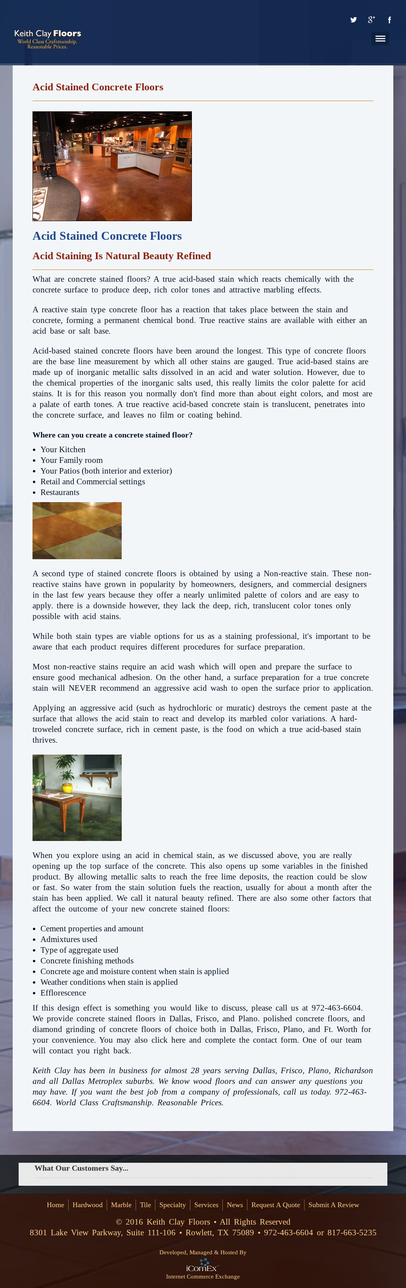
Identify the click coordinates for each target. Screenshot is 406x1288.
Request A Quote (275, 1205)
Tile (145, 1205)
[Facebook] (390, 20)
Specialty (172, 1205)
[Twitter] (353, 20)
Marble (121, 1205)
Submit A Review (333, 1205)
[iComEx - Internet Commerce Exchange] (203, 1264)
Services (206, 1205)
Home (55, 1205)
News (235, 1205)
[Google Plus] (371, 20)
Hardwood (88, 1205)
